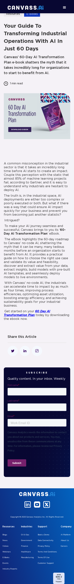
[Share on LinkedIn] (25, 351)
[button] (64, 7)
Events (5, 563)
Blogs (4, 534)
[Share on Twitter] (13, 351)
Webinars (6, 552)
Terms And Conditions (47, 552)
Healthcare (26, 552)
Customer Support (46, 563)
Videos (5, 546)
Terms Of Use (44, 557)
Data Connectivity (45, 540)
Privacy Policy (44, 546)
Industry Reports (9, 569)
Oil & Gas (25, 534)
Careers (64, 546)
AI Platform (66, 534)
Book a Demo (43, 534)
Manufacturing (27, 557)
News (4, 540)
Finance (24, 546)
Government (26, 540)
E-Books (5, 557)
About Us (65, 540)
